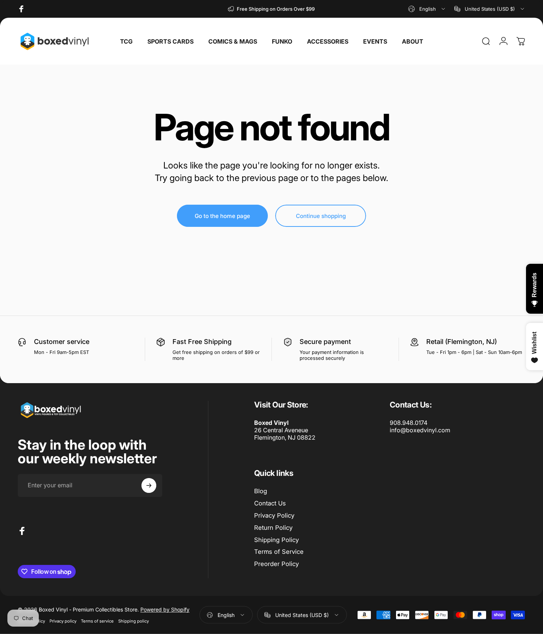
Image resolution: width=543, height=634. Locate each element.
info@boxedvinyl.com (420, 430)
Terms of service (97, 621)
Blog (260, 491)
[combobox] (427, 9)
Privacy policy (62, 621)
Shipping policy (133, 621)
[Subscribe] (148, 485)
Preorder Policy (276, 563)
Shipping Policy (276, 539)
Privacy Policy (274, 515)
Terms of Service (279, 551)
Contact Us (270, 503)
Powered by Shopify (164, 609)
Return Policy (273, 527)
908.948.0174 (408, 422)
